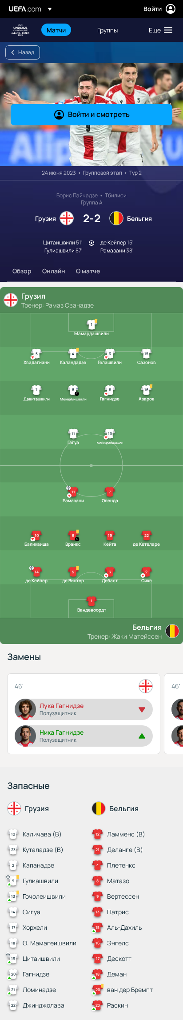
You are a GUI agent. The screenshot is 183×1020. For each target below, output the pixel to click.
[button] (158, 29)
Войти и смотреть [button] (99, 114)
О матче (88, 271)
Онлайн (53, 271)
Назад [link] (26, 52)
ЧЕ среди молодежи (20, 30)
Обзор (22, 271)
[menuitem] (64, 29)
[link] (56, 29)
